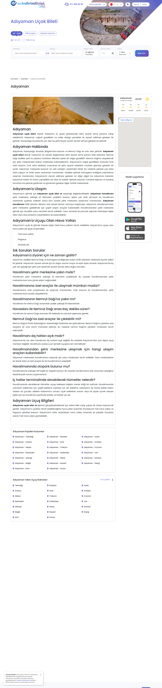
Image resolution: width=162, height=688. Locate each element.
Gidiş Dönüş (30, 40)
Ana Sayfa (14, 79)
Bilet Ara (141, 53)
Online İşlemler (95, 4)
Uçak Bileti (24, 79)
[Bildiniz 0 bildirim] (127, 4)
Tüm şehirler (105, 479)
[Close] (40, 675)
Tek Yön (17, 40)
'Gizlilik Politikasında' (23, 680)
